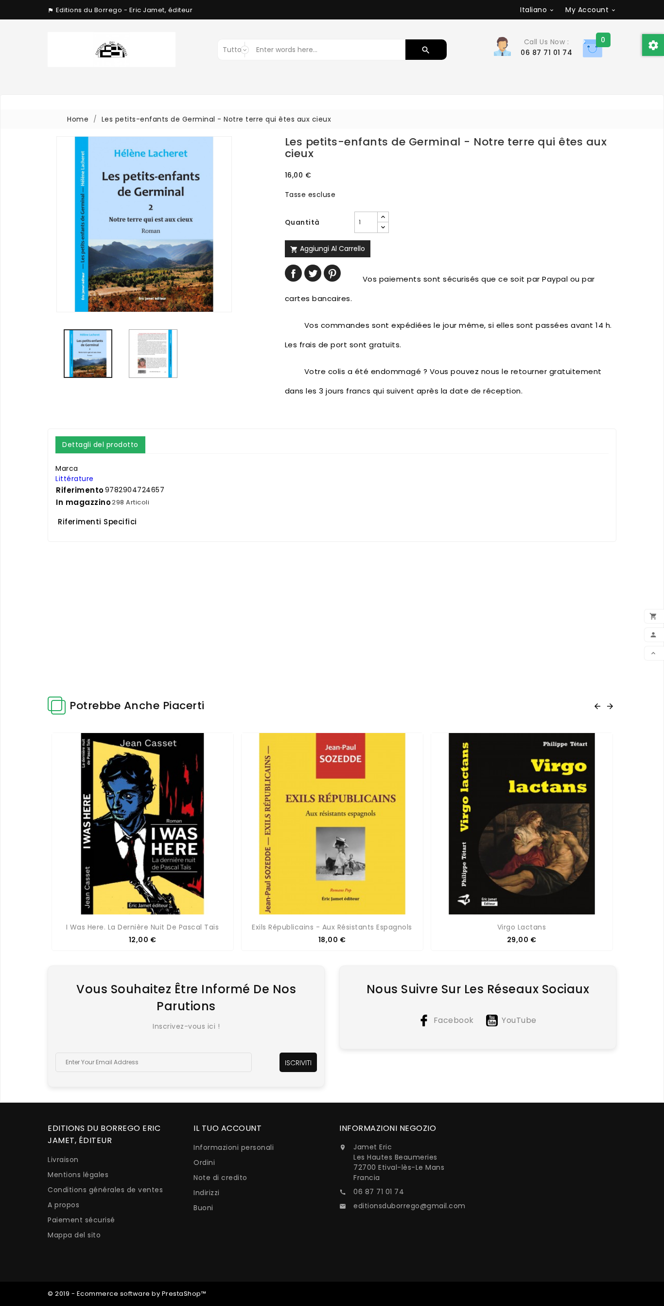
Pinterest (332, 273)
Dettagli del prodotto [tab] (100, 444)
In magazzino (83, 502)
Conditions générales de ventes (105, 1190)
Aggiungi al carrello (327, 248)
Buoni (203, 1208)
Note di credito (220, 1177)
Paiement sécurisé (81, 1220)
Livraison (63, 1159)
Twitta (312, 273)
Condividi (293, 273)
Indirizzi (206, 1193)
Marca (66, 468)
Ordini (204, 1162)
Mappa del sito (74, 1235)
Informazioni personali (233, 1147)
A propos (63, 1205)
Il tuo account (227, 1128)
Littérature (74, 478)
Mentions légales (78, 1175)
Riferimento (80, 490)
